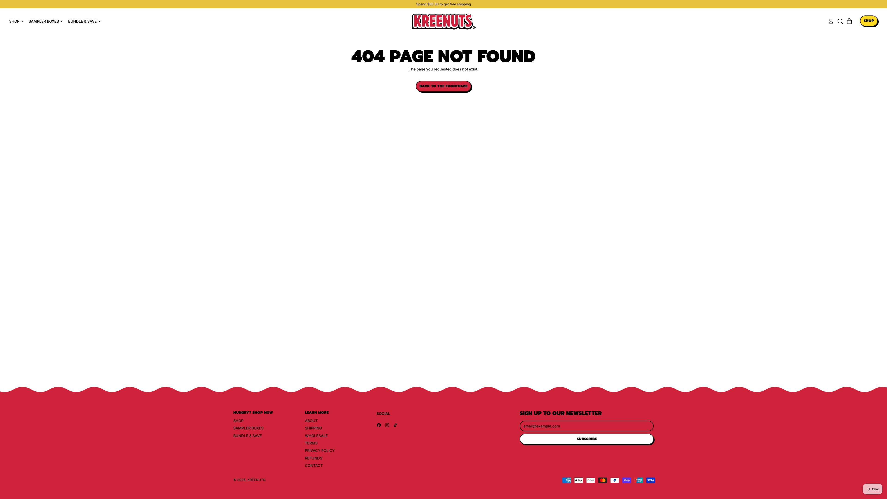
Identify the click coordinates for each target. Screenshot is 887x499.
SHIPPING (313, 428)
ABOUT (311, 420)
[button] (840, 21)
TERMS (311, 443)
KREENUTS (256, 480)
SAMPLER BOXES (248, 428)
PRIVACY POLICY (320, 450)
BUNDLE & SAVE (247, 435)
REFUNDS (313, 458)
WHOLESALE (316, 435)
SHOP (238, 420)
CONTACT (314, 465)
